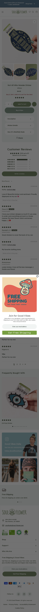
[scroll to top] (35, 609)
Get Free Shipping (19, 332)
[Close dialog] (37, 276)
